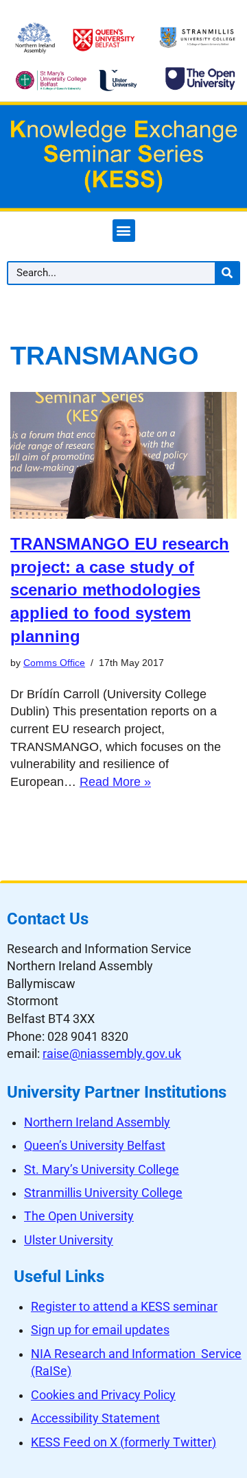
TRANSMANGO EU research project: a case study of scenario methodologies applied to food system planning (119, 589)
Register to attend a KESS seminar (124, 1307)
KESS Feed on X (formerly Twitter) (123, 1442)
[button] (124, 230)
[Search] (227, 273)
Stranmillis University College (103, 1193)
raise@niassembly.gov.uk (112, 1054)
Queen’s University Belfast (94, 1146)
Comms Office (54, 662)
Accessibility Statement (95, 1418)
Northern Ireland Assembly (97, 1122)
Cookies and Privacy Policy (103, 1395)
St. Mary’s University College (101, 1170)
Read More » (115, 782)
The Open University (79, 1216)
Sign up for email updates (100, 1330)
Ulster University (68, 1240)
